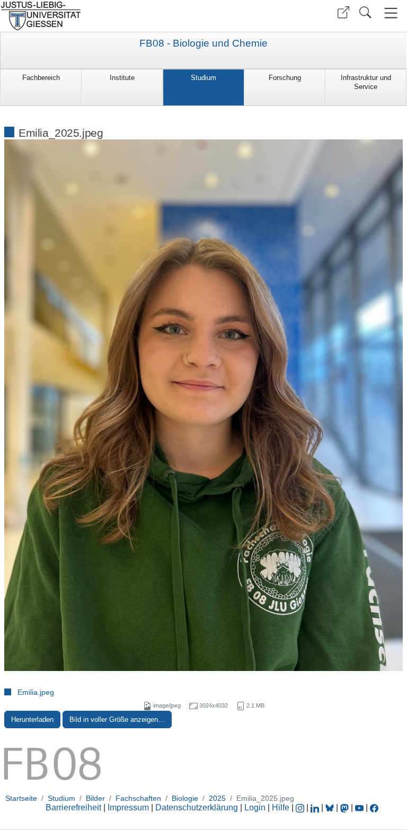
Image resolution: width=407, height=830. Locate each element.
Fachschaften (138, 798)
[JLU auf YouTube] (359, 807)
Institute (122, 78)
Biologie (185, 798)
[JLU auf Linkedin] (316, 807)
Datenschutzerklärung (196, 807)
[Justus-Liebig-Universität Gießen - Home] (100, 16)
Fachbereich (41, 78)
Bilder (95, 798)
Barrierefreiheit (73, 807)
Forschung (285, 78)
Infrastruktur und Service (366, 82)
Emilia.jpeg (35, 692)
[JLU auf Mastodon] (345, 807)
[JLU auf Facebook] (374, 807)
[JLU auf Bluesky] (330, 807)
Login (256, 807)
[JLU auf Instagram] (301, 807)
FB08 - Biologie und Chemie (203, 43)
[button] (343, 12)
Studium (203, 78)
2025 (217, 798)
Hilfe (280, 807)
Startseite (21, 798)
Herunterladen (32, 719)
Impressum (128, 807)
